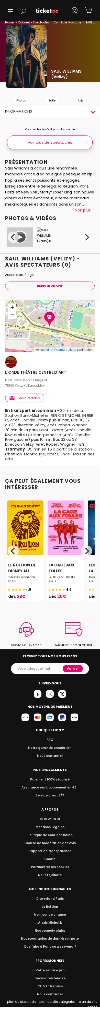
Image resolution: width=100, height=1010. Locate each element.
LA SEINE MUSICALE (62, 577)
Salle (51, 100)
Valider (73, 668)
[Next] (86, 237)
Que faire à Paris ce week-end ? (50, 946)
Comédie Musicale (67, 22)
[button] (10, 11)
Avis (81, 100)
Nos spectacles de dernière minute (50, 938)
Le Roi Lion (50, 906)
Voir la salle (29, 398)
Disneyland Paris (50, 898)
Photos (21, 100)
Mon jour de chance (50, 914)
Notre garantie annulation (50, 747)
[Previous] (13, 237)
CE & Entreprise (50, 986)
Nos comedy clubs (50, 930)
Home (9, 22)
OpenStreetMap (65, 349)
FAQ (50, 739)
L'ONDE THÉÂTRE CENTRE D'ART (35, 372)
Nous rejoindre (50, 875)
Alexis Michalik (50, 922)
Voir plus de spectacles (50, 142)
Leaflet (44, 349)
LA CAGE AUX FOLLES (62, 568)
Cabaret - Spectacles (33, 22)
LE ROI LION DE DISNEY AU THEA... (22, 571)
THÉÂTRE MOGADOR (22, 577)
